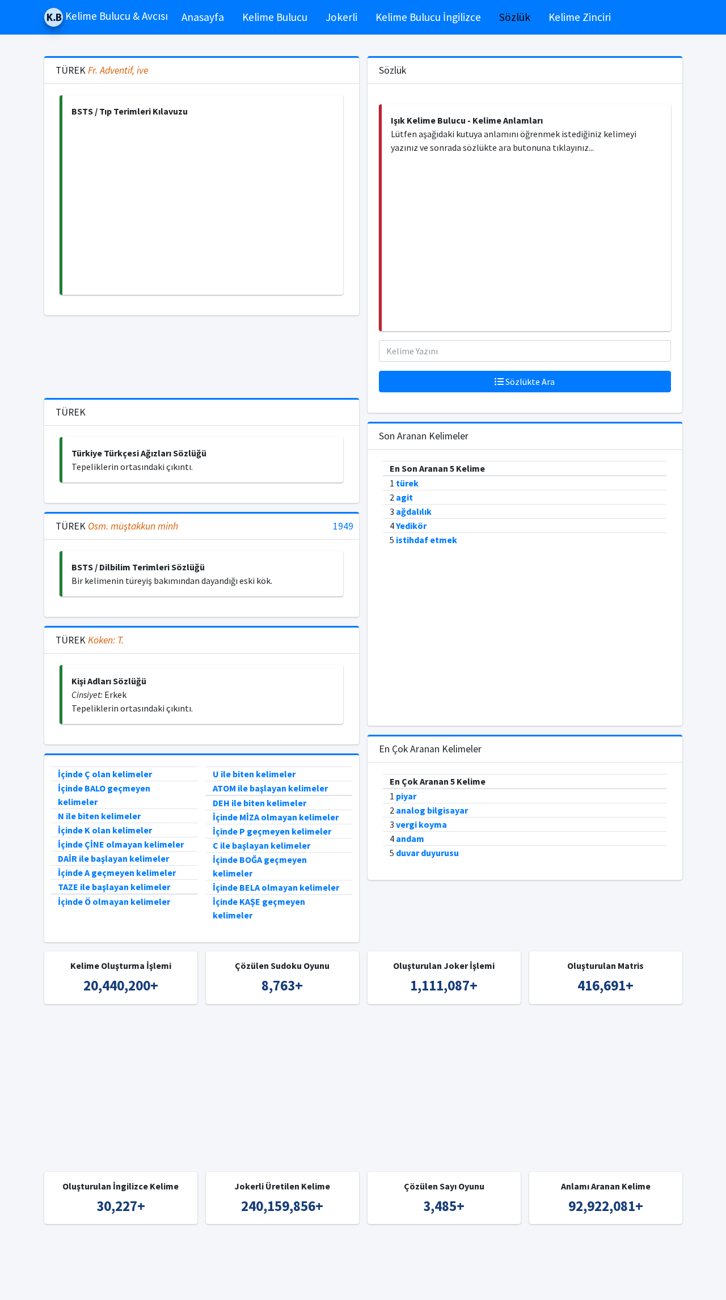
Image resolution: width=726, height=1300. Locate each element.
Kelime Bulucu (274, 17)
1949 (343, 526)
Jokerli (341, 17)
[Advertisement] (202, 206)
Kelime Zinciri (579, 17)
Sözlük (514, 17)
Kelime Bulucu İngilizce (428, 17)
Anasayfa (203, 17)
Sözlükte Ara (529, 381)
